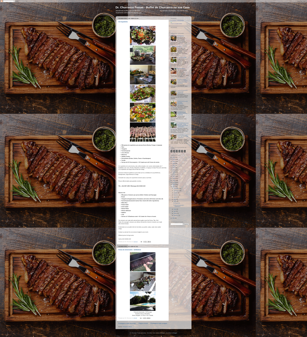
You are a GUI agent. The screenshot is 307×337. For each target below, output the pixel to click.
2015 (173, 180)
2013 (173, 184)
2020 (173, 170)
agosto (175, 197)
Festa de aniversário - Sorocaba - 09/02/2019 (182, 102)
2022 (173, 165)
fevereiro (176, 215)
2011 (173, 218)
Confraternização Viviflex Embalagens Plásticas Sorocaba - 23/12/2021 (182, 81)
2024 (173, 161)
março (175, 213)
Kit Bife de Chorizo (182, 57)
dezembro (176, 188)
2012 (173, 186)
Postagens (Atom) (127, 326)
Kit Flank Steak (181, 68)
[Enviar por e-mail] (144, 242)
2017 (173, 176)
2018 (173, 174)
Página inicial (143, 323)
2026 (173, 157)
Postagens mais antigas (159, 323)
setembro (176, 195)
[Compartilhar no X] (147, 242)
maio (175, 209)
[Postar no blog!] (145, 242)
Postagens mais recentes (127, 323)
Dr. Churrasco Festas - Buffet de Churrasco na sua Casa (153, 7)
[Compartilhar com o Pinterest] (150, 242)
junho (175, 201)
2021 (173, 167)
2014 (173, 182)
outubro (176, 192)
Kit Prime (179, 46)
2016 (173, 178)
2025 (173, 159)
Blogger (175, 333)
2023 (173, 163)
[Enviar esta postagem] (141, 241)
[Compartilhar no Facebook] (148, 242)
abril (175, 211)
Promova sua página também (176, 23)
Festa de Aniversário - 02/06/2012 (129, 250)
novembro (176, 190)
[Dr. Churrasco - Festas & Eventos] (171, 22)
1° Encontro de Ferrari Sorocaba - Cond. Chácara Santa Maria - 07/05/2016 (183, 125)
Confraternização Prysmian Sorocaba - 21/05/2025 (182, 113)
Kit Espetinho (123, 22)
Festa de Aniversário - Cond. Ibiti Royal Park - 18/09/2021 (182, 136)
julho (175, 199)
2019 (173, 172)
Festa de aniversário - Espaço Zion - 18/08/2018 (182, 91)
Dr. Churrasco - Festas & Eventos (177, 20)
